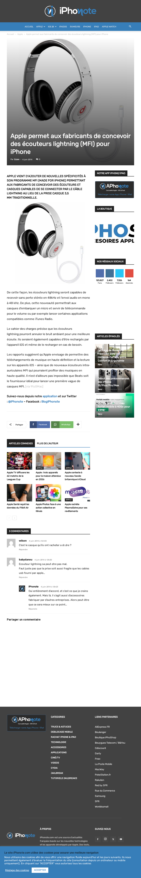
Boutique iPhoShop (105, 737)
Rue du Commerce (105, 790)
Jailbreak (57, 773)
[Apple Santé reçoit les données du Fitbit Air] (19, 492)
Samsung (100, 796)
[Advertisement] (114, 310)
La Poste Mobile (103, 764)
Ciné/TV (55, 757)
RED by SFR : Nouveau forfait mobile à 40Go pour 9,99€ (114, 407)
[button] (130, 26)
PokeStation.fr (103, 774)
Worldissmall (101, 806)
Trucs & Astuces (61, 726)
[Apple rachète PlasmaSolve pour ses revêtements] (77, 492)
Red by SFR (101, 785)
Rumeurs (75, 26)
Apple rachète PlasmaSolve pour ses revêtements (76, 507)
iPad (96, 26)
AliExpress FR (102, 726)
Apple (39, 26)
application (50, 396)
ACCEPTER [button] (40, 870)
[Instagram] (105, 839)
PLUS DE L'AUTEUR (47, 443)
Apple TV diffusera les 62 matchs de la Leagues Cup (18, 476)
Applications (59, 752)
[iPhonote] (70, 11)
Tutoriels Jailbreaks (64, 778)
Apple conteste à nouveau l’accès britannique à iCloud (75, 476)
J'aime (100, 270)
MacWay (99, 769)
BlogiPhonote (50, 401)
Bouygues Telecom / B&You (110, 742)
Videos (55, 762)
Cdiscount (100, 748)
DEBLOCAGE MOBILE (62, 732)
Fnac (97, 758)
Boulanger (100, 732)
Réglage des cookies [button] (17, 870)
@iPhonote (15, 401)
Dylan (16, 159)
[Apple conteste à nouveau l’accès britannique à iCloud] (77, 460)
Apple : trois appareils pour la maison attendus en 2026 (48, 476)
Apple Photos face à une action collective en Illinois (48, 507)
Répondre (23, 549)
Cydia (54, 768)
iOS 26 (51, 26)
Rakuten (99, 780)
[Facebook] (97, 839)
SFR (97, 801)
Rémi (100, 365)
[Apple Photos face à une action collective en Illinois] (48, 492)
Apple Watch (109, 26)
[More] (78, 424)
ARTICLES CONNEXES (21, 443)
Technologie (58, 742)
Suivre (109, 270)
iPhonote (34, 586)
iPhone (87, 26)
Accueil (29, 26)
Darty (98, 753)
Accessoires (58, 747)
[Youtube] (121, 839)
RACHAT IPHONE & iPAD (63, 737)
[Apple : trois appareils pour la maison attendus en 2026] (48, 460)
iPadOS (63, 26)
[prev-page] (9, 518)
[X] (113, 839)
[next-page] (14, 518)
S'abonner (129, 270)
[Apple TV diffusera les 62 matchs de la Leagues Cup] (19, 460)
